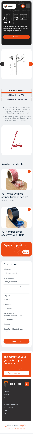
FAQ (5, 413)
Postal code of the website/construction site (13, 314)
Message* (7, 324)
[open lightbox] (16, 64)
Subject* (7, 296)
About (6, 401)
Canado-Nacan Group (11, 404)
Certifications (8, 407)
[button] (23, 6)
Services (6, 391)
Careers (6, 398)
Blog (5, 410)
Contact (6, 417)
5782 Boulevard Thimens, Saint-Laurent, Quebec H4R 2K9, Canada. (16, 428)
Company (7, 304)
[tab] (16, 91)
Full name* (7, 269)
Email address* (9, 278)
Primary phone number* (12, 287)
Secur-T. (23, 425)
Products (7, 394)
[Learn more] (29, 171)
